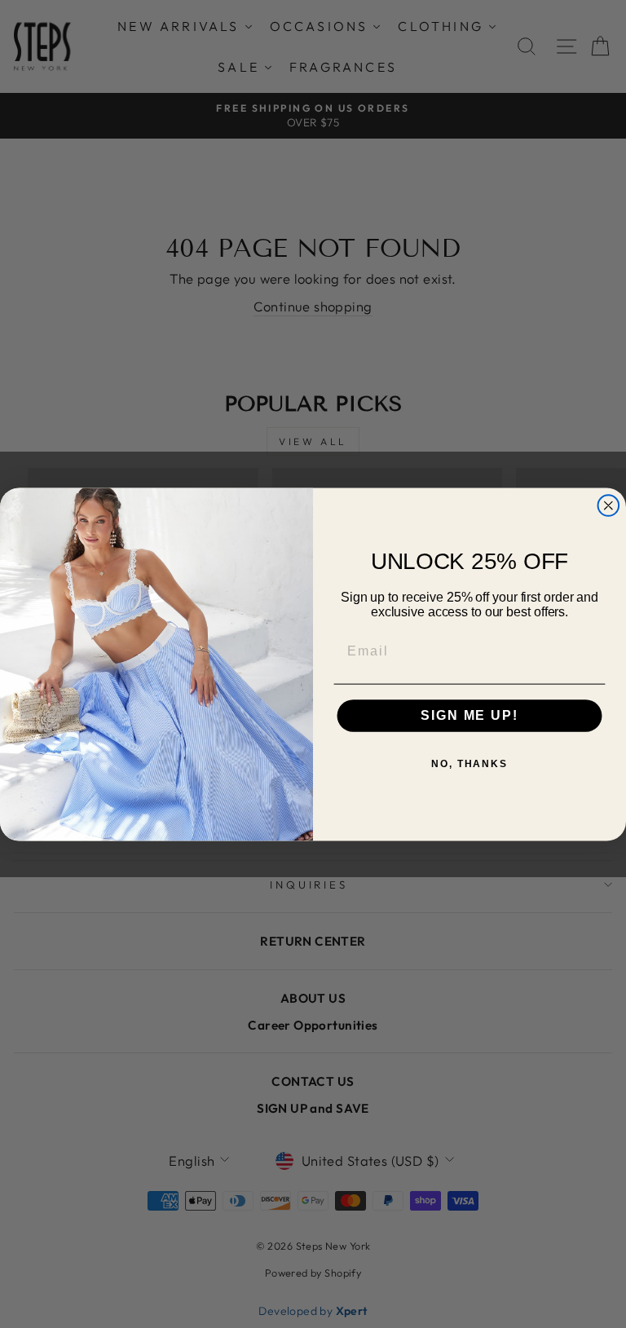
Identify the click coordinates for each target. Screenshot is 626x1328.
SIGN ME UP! (469, 715)
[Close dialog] (609, 505)
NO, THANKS (469, 764)
